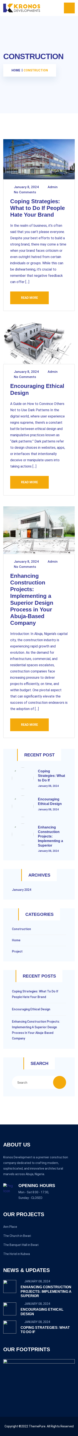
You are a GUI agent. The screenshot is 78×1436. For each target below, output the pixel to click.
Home (16, 940)
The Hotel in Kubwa (16, 1254)
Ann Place (10, 1226)
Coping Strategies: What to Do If (51, 775)
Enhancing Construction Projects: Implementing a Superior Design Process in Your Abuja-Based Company (31, 599)
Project (17, 951)
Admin (52, 187)
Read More (29, 297)
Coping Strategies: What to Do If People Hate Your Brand (37, 208)
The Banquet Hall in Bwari (21, 1245)
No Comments (24, 192)
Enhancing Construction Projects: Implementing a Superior (50, 836)
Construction (21, 929)
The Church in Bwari (17, 1236)
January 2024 (21, 889)
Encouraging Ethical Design (31, 1009)
